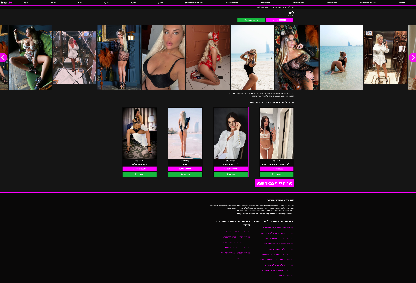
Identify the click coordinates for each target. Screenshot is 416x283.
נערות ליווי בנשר (244, 247)
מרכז (161, 3)
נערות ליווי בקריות (243, 258)
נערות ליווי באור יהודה (285, 228)
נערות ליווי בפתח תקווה (284, 254)
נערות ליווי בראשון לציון (284, 259)
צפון (134, 3)
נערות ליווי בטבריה (229, 237)
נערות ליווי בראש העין (267, 254)
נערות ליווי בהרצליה (298, 3)
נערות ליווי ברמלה (286, 265)
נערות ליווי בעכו (231, 247)
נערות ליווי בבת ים (332, 3)
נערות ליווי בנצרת (229, 242)
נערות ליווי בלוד (287, 249)
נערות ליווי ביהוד (287, 244)
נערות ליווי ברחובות (267, 259)
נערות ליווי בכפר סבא (272, 244)
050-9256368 (278, 169)
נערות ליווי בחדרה (225, 231)
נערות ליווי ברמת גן (272, 265)
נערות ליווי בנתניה (273, 249)
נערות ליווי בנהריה (243, 242)
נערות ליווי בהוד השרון (269, 233)
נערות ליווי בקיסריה (228, 253)
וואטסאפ (277, 174)
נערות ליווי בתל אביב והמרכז (368, 3)
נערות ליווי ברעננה (268, 270)
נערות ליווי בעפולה (243, 253)
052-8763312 (280, 20)
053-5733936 (186, 169)
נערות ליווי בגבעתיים (285, 233)
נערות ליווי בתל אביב (232, 3)
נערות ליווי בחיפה (243, 237)
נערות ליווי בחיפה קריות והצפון (194, 3)
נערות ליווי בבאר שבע (274, 183)
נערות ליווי (402, 3)
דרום (108, 3)
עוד (81, 3)
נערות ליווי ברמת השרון (284, 270)
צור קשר (26, 3)
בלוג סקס (53, 3)
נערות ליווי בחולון (265, 3)
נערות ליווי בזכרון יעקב (242, 231)
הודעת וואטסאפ (252, 20)
